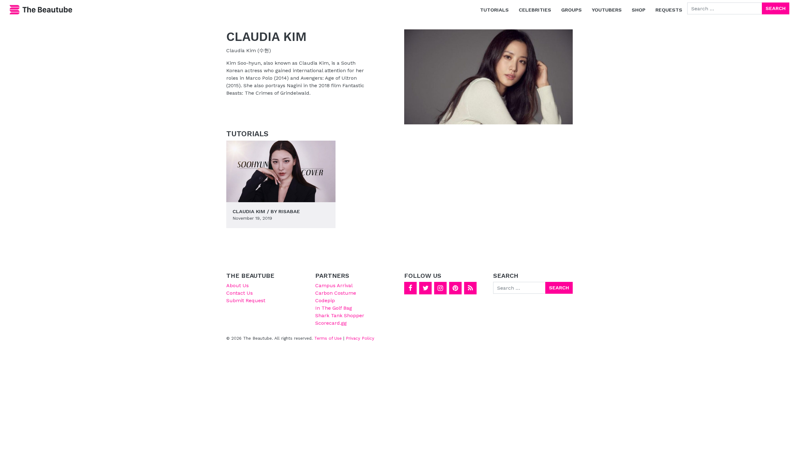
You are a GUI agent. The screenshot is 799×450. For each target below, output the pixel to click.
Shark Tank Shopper (339, 315)
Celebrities (535, 10)
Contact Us (239, 293)
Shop (638, 10)
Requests (668, 10)
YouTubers (607, 10)
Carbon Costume (335, 293)
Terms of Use (328, 338)
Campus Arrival (334, 285)
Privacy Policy (360, 338)
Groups (571, 10)
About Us (237, 285)
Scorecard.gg (331, 323)
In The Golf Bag (333, 308)
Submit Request (245, 300)
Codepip (325, 300)
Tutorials (494, 10)
